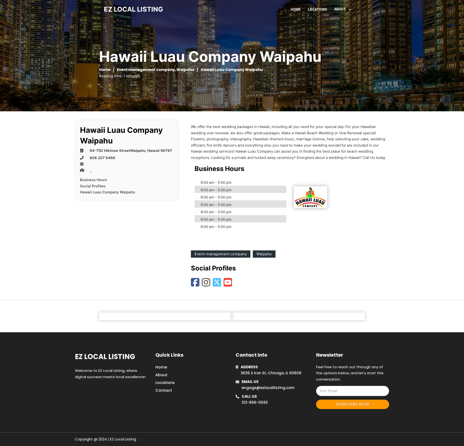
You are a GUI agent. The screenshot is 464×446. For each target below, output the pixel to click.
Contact (163, 390)
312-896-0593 (255, 402)
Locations (317, 9)
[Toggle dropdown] (350, 9)
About (161, 375)
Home (296, 9)
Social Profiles (92, 186)
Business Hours (93, 179)
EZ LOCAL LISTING (133, 9)
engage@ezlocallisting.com (268, 387)
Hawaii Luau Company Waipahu (107, 192)
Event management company (146, 69)
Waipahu (185, 69)
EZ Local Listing (105, 356)
